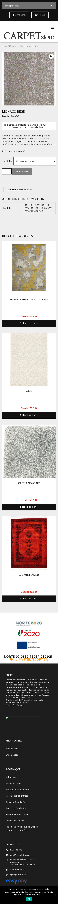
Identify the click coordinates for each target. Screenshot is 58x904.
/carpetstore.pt (17, 869)
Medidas (8, 161)
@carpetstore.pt (18, 874)
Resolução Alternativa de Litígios (22, 826)
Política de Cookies (15, 820)
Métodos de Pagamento (18, 789)
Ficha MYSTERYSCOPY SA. (29, 659)
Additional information (19, 189)
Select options (29, 323)
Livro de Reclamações (16, 830)
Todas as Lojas (13, 783)
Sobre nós (11, 777)
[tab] (19, 189)
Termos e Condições (16, 808)
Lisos (22, 46)
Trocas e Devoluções (16, 802)
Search (53, 9)
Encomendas (12, 754)
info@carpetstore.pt (20, 855)
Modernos (14, 46)
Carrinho (41, 15)
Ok (29, 899)
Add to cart (22, 171)
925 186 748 (16, 849)
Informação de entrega (17, 795)
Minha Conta (20, 15)
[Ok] (54, 894)
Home (4, 46)
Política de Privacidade (17, 814)
